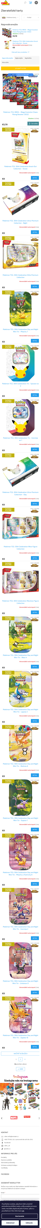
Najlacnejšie (19, 58)
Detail (35, 178)
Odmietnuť (10, 1223)
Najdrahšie (28, 58)
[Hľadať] (25, 3)
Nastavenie (19, 1216)
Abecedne (5, 62)
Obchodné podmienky (8, 1163)
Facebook (7, 1143)
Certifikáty (4, 1168)
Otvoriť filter (20, 68)
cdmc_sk (7, 1146)
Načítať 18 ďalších (20, 1053)
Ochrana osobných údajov (9, 1165)
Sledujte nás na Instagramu (21, 1080)
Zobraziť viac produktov (19, 52)
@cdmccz (7, 1149)
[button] (38, 1118)
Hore (21, 1069)
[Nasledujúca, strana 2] (20, 1059)
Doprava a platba (6, 1160)
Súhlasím (29, 1223)
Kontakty (4, 1157)
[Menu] (36, 3)
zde (23, 1211)
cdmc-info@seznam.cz (11, 1136)
